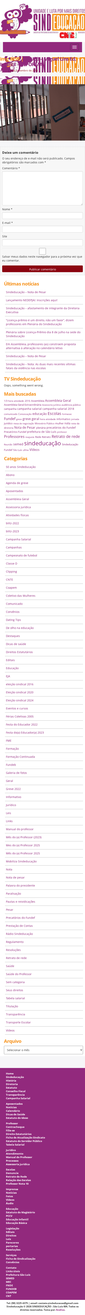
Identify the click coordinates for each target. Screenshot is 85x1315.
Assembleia (37, 401)
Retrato (46, 437)
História (11, 1080)
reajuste (29, 437)
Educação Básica (16, 1223)
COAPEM (11, 1292)
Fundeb (11, 765)
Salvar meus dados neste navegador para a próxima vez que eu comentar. (42, 258)
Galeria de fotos (16, 773)
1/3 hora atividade (14, 401)
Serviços (11, 1255)
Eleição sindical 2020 (19, 692)
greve (19, 419)
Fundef (9, 418)
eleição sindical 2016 (19, 684)
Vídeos (34, 449)
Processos (12, 1160)
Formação (12, 748)
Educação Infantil (17, 1219)
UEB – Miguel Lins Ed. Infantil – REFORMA (38, 61)
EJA (8, 676)
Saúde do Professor (19, 974)
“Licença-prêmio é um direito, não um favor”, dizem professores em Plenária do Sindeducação (40, 322)
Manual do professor (20, 829)
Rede (38, 437)
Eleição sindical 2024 (19, 700)
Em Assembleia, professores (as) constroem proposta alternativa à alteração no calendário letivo (41, 346)
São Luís (17, 450)
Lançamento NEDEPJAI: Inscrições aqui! (32, 300)
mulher (59, 423)
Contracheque (15, 1127)
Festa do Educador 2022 (22, 724)
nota (67, 423)
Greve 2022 (13, 789)
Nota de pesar (15, 877)
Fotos (9, 1196)
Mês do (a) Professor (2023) (24, 837)
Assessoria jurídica (51, 405)
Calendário (13, 1111)
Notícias (11, 1107)
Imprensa (12, 1189)
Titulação (12, 1006)
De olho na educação (20, 628)
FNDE (9, 1285)
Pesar (9, 909)
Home (10, 1073)
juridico (8, 423)
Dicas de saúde (16, 644)
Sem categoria (15, 982)
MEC (8, 1282)
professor (62, 432)
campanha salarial (29, 409)
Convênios (13, 612)
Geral (9, 781)
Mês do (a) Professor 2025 (23, 853)
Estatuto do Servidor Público (24, 1141)
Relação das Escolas (18, 1180)
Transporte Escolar (18, 1022)
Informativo (13, 797)
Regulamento (15, 942)
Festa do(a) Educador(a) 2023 (25, 732)
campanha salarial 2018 (58, 409)
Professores (14, 436)
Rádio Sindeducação (19, 934)
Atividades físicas (17, 515)
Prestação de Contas (19, 926)
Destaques (13, 636)
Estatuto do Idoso (17, 1118)
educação (39, 414)
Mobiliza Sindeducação (21, 861)
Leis (8, 813)
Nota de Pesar (24, 427)
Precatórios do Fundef (20, 918)
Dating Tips (13, 620)
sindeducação (42, 23)
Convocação (25, 414)
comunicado (10, 414)
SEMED (10, 1278)
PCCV (9, 1216)
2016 (27, 401)
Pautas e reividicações (20, 901)
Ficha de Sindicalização (20, 1258)
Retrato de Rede (16, 1176)
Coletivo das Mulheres (20, 596)
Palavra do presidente (20, 885)
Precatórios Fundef (15, 432)
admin (4, 70)
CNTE (9, 579)
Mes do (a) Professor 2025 (23, 845)
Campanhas (14, 547)
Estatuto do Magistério (20, 1212)
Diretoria (12, 1084)
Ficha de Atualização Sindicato (25, 1137)
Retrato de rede (66, 436)
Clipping (11, 571)
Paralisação (13, 893)
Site (4, 236)
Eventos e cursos (17, 708)
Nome (7, 209)
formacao (67, 414)
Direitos (11, 1235)
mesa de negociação (23, 423)
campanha (10, 409)
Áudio (9, 1203)
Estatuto (11, 1087)
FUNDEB (11, 1289)
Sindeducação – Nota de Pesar (26, 292)
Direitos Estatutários (19, 652)
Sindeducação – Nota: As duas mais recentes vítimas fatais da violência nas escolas (41, 366)
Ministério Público (44, 423)
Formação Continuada (20, 757)
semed (18, 444)
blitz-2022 (12, 523)
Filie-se (10, 1130)
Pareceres (12, 1242)
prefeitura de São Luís (41, 432)
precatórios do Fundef (61, 427)
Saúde (10, 966)
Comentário (11, 168)
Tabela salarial (15, 998)
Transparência (15, 1014)
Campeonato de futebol (21, 555)
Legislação (12, 1228)
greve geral (31, 419)
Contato (11, 1267)
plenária (41, 427)
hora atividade (48, 419)
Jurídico (11, 805)
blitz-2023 (12, 531)
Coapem (11, 587)
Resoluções (13, 950)
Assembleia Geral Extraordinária (22, 404)
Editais (10, 660)
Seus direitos (14, 990)
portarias (12, 1246)
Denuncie (12, 1173)
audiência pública (71, 404)
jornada (75, 419)
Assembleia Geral (58, 400)
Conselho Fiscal (16, 1091)
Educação (12, 668)
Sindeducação (15, 1077)
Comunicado (14, 604)
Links (9, 821)
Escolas (54, 413)
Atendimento (14, 1153)
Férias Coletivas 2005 (20, 716)
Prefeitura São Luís (18, 1275)
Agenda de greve (17, 483)
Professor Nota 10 (17, 1183)
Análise (60, 1309)
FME (8, 740)
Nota (9, 869)
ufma (26, 449)
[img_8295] (42, 112)
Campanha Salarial (18, 539)
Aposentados (14, 491)
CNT (8, 1296)
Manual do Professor (19, 1157)
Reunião (8, 444)
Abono (10, 475)
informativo (63, 419)
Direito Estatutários (18, 1134)
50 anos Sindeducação (21, 467)
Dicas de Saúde (15, 1114)
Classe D (11, 563)
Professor (12, 1123)
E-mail (7, 223)
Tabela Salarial (15, 1144)
